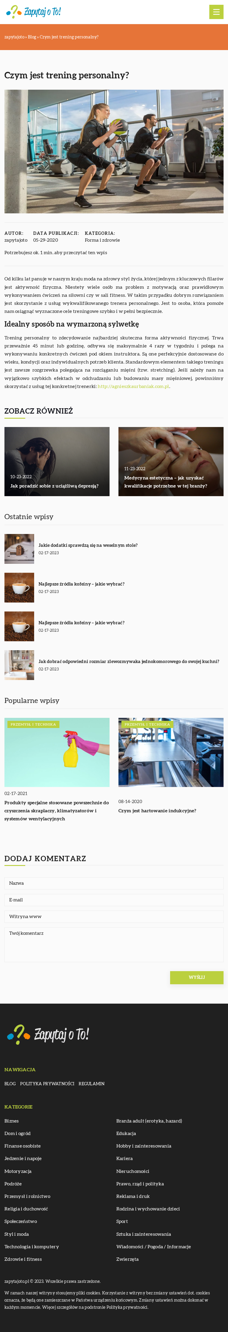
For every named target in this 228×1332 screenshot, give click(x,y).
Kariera (124, 1158)
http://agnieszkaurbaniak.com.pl (133, 386)
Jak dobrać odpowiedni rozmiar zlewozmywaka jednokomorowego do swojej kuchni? (129, 661)
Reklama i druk (133, 1196)
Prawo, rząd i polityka (140, 1184)
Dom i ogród (17, 1133)
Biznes (11, 1121)
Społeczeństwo (20, 1221)
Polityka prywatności (47, 1084)
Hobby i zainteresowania (144, 1146)
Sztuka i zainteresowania (143, 1234)
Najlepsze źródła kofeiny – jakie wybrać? (81, 584)
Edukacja (126, 1133)
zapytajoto (15, 240)
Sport (122, 1221)
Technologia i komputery (31, 1246)
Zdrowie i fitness (23, 1259)
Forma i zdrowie (102, 240)
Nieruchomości (133, 1171)
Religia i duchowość (26, 1209)
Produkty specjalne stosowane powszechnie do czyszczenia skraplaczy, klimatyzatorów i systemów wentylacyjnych (56, 810)
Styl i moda (16, 1234)
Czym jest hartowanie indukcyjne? (157, 810)
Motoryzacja (17, 1171)
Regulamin (91, 1084)
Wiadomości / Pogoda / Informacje (153, 1246)
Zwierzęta (127, 1259)
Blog (10, 1084)
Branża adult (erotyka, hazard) (149, 1121)
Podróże (13, 1184)
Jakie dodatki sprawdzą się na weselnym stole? (88, 545)
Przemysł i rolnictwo (27, 1196)
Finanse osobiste (22, 1146)
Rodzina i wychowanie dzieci (148, 1209)
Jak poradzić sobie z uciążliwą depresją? (54, 486)
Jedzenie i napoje (23, 1158)
